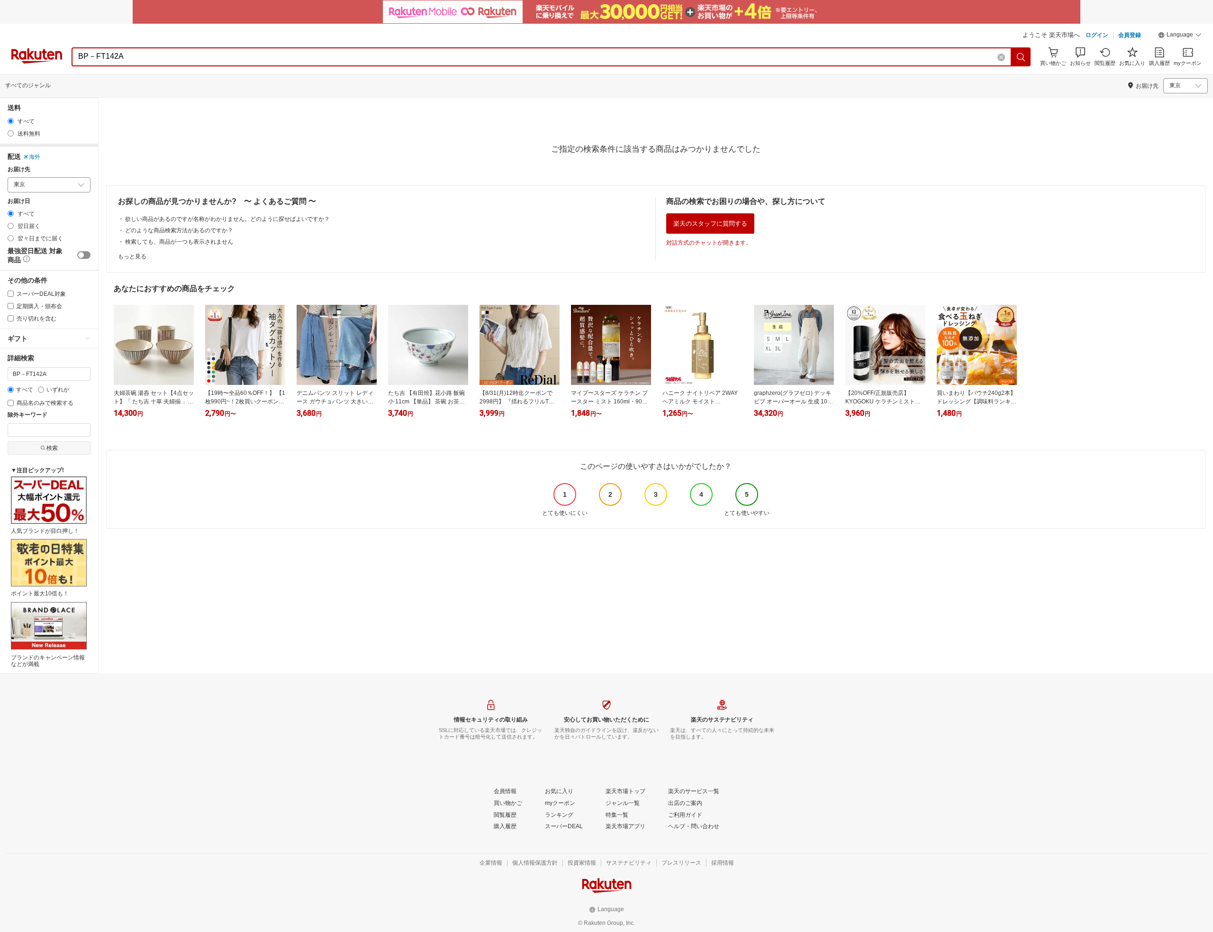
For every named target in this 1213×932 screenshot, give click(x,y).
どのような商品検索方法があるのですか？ (179, 230)
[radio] (11, 121)
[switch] (84, 255)
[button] (1180, 36)
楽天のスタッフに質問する (710, 223)
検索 (52, 448)
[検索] (1021, 56)
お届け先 (19, 169)
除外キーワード (27, 415)
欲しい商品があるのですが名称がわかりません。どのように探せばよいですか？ (227, 219)
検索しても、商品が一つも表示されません (179, 241)
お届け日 (19, 201)
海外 (34, 157)
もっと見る (132, 256)
